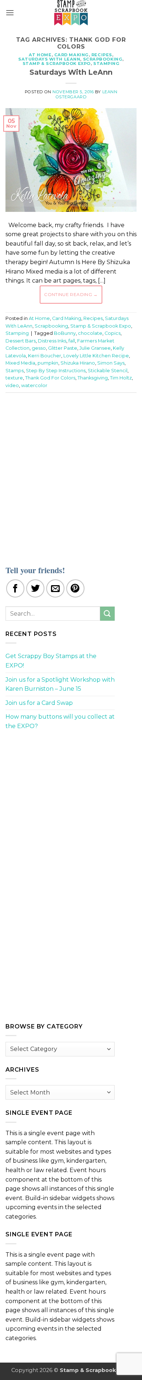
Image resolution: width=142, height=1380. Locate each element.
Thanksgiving (93, 378)
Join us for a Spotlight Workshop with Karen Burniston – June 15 (60, 684)
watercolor (34, 385)
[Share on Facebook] (15, 588)
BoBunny (65, 333)
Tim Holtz (121, 378)
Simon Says (111, 363)
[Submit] (107, 614)
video (12, 385)
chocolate (90, 333)
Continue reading (71, 294)
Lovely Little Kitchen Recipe (96, 355)
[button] (9, 12)
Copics (112, 333)
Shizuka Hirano (77, 363)
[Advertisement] (71, 474)
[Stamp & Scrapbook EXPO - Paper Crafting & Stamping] (71, 12)
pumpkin (48, 363)
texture (14, 378)
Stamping (106, 63)
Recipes (101, 54)
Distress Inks (52, 341)
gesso (39, 348)
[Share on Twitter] (35, 588)
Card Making (71, 54)
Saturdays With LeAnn (49, 59)
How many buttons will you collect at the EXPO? (60, 721)
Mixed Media (20, 363)
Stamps (14, 370)
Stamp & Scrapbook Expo (57, 63)
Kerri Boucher (44, 355)
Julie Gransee (95, 348)
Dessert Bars (20, 341)
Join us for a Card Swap (39, 702)
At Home (40, 54)
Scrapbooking (103, 59)
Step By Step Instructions (56, 370)
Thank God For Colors (50, 378)
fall (71, 341)
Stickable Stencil (107, 370)
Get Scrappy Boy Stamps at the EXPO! (50, 661)
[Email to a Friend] (55, 588)
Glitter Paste (62, 348)
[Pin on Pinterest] (75, 588)
